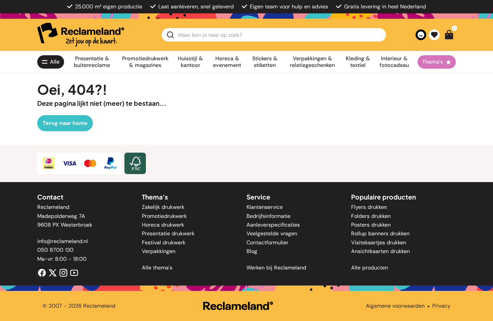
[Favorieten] (434, 34)
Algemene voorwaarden (395, 305)
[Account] (421, 34)
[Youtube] (74, 272)
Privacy (441, 305)
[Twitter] (52, 272)
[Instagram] (63, 272)
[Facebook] (42, 272)
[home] (80, 35)
